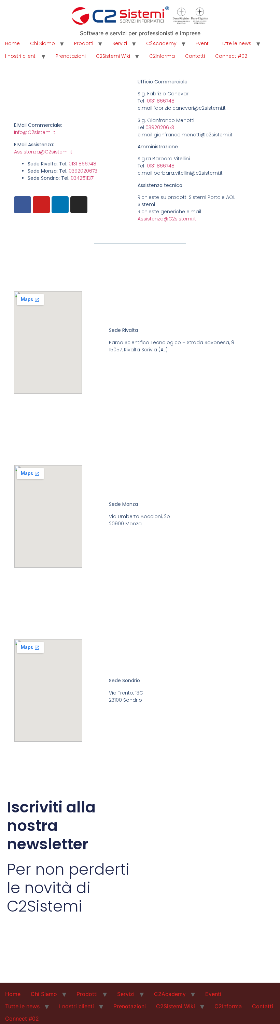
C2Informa (162, 56)
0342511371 (83, 178)
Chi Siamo (42, 43)
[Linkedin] (60, 204)
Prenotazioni (71, 56)
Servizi (119, 43)
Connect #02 (231, 56)
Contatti (195, 56)
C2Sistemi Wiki (113, 56)
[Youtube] (41, 204)
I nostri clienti (21, 56)
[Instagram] (78, 204)
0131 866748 (82, 163)
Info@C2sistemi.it (34, 132)
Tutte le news (235, 43)
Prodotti (83, 43)
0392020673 (83, 170)
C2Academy (161, 43)
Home (12, 43)
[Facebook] (22, 204)
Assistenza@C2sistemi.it (43, 151)
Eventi (203, 43)
